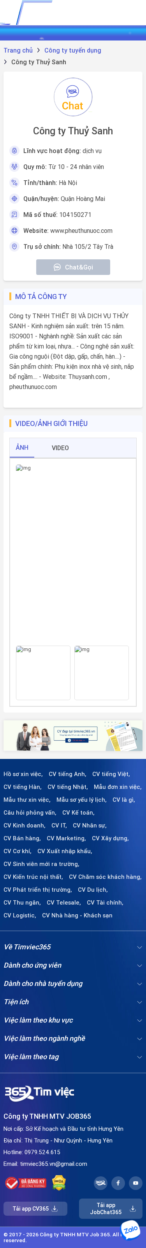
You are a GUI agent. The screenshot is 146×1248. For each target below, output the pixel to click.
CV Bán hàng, (22, 838)
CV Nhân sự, (90, 825)
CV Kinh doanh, (25, 825)
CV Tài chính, (105, 902)
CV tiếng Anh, (67, 774)
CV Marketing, (66, 838)
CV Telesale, (64, 902)
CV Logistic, (20, 915)
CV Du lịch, (93, 889)
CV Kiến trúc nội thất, (33, 876)
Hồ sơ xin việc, (23, 774)
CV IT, (59, 825)
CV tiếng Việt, (111, 774)
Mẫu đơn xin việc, (118, 786)
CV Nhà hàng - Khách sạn (77, 915)
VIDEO (60, 448)
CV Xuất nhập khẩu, (64, 851)
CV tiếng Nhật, (67, 786)
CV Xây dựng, (110, 838)
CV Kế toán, (78, 812)
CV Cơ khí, (18, 851)
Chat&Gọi (79, 267)
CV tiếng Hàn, (23, 786)
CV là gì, (124, 799)
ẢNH (22, 447)
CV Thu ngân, (22, 902)
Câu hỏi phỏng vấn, (30, 812)
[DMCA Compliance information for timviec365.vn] (59, 1183)
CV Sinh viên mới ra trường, (41, 864)
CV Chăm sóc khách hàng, (105, 876)
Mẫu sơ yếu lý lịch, (81, 799)
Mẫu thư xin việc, (27, 799)
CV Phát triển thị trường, (38, 889)
